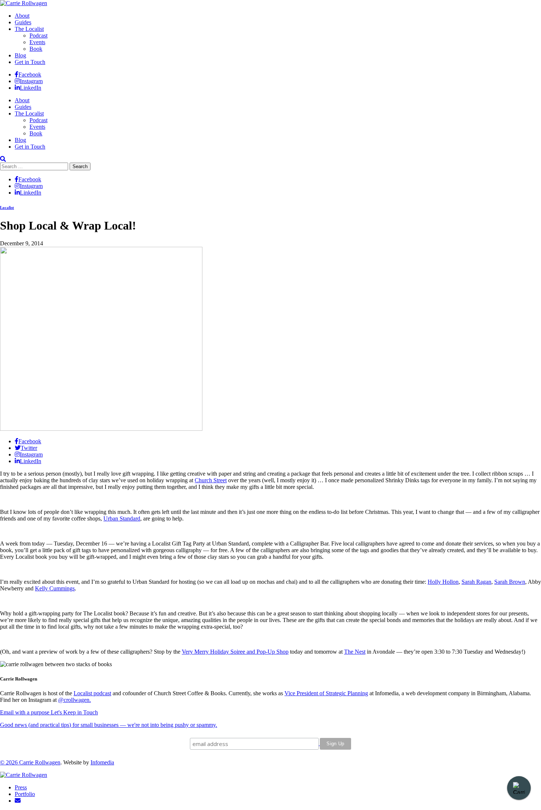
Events (37, 42)
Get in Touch (30, 62)
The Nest (354, 652)
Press (21, 787)
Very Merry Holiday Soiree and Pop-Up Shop (235, 652)
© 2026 (9, 762)
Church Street (211, 480)
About (22, 16)
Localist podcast (92, 693)
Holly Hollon (443, 582)
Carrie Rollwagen (39, 762)
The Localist (29, 29)
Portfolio (25, 794)
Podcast (38, 35)
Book (35, 49)
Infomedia (102, 762)
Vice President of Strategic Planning (326, 693)
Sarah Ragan (476, 582)
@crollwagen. (74, 700)
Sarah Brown (509, 582)
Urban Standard (121, 518)
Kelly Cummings (55, 588)
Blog (20, 55)
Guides (23, 22)
